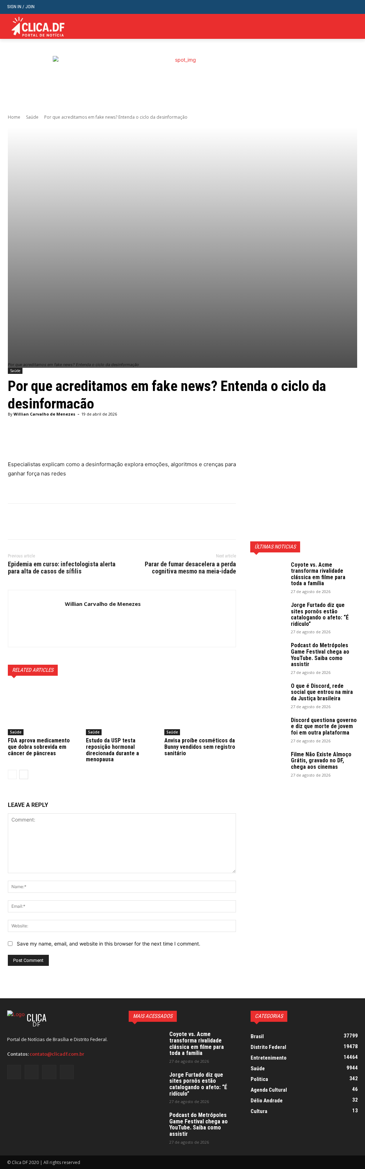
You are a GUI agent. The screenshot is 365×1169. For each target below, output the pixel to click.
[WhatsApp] (64, 521)
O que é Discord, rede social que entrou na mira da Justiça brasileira (322, 692)
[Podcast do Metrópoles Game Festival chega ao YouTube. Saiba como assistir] (268, 654)
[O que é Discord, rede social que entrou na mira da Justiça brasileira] (268, 695)
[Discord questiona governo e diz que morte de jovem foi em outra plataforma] (268, 729)
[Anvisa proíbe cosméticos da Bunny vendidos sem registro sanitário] (200, 710)
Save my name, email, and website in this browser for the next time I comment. (108, 944)
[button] (352, 6)
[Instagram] (31, 1072)
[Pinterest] (48, 521)
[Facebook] (15, 521)
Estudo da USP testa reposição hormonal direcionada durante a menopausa (112, 750)
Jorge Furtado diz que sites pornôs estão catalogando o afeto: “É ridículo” (320, 614)
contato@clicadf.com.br (57, 1054)
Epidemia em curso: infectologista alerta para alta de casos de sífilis (61, 567)
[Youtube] (354, 26)
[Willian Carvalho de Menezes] (36, 618)
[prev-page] (12, 774)
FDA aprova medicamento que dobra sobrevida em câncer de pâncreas (39, 746)
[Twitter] (343, 26)
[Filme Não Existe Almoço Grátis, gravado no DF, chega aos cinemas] (268, 763)
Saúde (32, 117)
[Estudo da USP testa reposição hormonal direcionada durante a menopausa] (122, 710)
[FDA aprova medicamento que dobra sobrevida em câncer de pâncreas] (43, 710)
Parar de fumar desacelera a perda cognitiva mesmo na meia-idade (190, 567)
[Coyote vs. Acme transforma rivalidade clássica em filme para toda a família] (268, 574)
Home (14, 117)
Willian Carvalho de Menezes (44, 414)
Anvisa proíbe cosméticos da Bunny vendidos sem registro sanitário (199, 746)
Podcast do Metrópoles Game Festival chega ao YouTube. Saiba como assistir (320, 655)
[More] (190, 442)
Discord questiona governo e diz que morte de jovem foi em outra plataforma (324, 726)
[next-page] (23, 774)
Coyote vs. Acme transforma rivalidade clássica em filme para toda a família (318, 574)
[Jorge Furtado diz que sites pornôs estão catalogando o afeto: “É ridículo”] (268, 614)
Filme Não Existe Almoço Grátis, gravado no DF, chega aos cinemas (321, 760)
